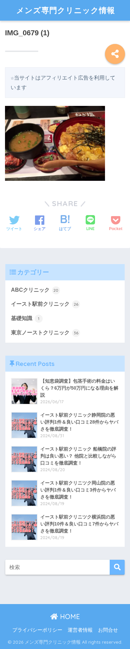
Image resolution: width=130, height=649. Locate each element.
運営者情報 (80, 630)
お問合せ (108, 630)
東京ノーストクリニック (44, 332)
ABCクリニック (35, 290)
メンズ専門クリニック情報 (65, 10)
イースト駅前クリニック (44, 304)
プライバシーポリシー (37, 630)
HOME (69, 616)
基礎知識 (25, 318)
